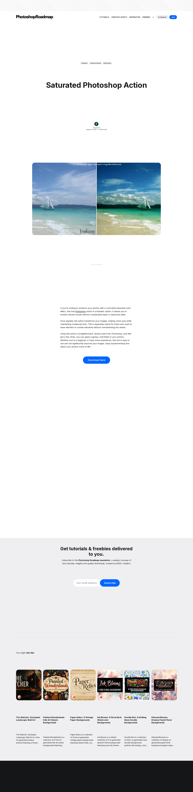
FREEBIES (146, 17)
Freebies (84, 63)
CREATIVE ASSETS (119, 17)
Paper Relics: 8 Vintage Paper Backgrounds (81, 718)
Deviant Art (96, 128)
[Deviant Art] (96, 124)
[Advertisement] (96, 5)
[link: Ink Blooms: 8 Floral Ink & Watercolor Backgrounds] (110, 699)
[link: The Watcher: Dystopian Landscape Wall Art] (29, 699)
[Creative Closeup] (19, 696)
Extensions (107, 63)
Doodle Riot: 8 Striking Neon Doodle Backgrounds (135, 720)
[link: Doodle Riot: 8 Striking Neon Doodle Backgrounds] (137, 699)
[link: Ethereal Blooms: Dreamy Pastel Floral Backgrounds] (164, 699)
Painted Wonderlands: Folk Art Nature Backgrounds (54, 720)
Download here (96, 360)
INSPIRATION (134, 17)
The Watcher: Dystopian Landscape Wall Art (28, 718)
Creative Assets (95, 63)
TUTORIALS (104, 17)
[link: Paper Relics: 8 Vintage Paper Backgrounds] (83, 699)
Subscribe (110, 582)
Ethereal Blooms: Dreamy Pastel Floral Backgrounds (161, 720)
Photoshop (80, 311)
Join (173, 17)
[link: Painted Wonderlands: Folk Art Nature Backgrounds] (56, 699)
